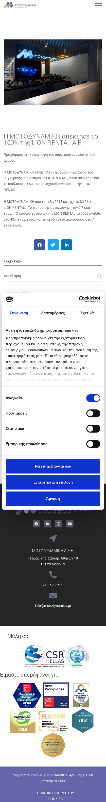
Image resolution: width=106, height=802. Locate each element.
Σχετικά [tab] (87, 313)
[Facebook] (36, 523)
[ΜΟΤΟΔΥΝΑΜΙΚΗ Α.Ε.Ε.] (53, 538)
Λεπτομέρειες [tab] (53, 313)
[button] (39, 244)
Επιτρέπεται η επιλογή (53, 482)
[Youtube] (69, 523)
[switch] (93, 413)
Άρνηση (53, 498)
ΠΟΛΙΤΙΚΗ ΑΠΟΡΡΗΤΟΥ (55, 793)
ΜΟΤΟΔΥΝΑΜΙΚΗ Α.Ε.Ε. (53, 550)
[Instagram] (58, 523)
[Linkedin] (47, 523)
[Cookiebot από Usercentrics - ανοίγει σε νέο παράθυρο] (78, 299)
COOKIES (55, 799)
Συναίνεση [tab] (19, 313)
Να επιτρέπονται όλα (53, 466)
